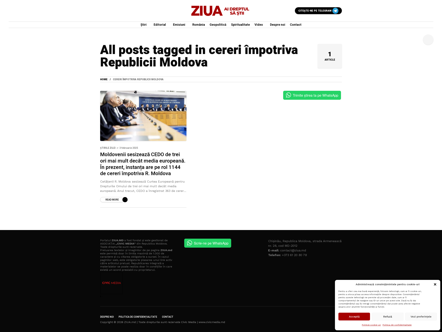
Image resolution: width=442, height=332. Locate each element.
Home (104, 79)
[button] (435, 284)
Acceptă (354, 316)
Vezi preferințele (421, 316)
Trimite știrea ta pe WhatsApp (315, 95)
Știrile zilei (108, 148)
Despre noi (107, 317)
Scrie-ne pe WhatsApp (211, 243)
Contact (167, 317)
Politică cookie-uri (371, 325)
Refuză (387, 316)
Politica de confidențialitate (397, 325)
